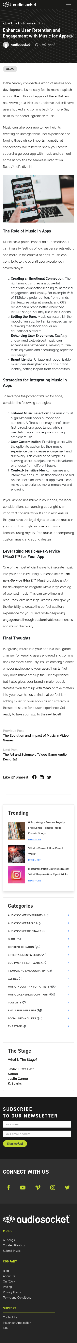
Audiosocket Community (25, 915)
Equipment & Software (24, 962)
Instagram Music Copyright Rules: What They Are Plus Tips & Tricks (48, 874)
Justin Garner (18, 1079)
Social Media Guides (22, 1018)
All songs (9, 1240)
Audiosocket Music (21, 923)
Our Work (9, 1281)
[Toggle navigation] (68, 5)
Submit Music (12, 1250)
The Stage (15, 1026)
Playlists (15, 1002)
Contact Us (10, 1317)
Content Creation (21, 947)
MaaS (47, 688)
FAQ (5, 1328)
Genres (13, 978)
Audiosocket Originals (24, 931)
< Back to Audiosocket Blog (24, 23)
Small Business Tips (22, 1010)
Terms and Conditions (17, 1297)
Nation (13, 1074)
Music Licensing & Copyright (28, 994)
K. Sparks (15, 1083)
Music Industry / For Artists (29, 986)
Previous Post (13, 731)
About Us (9, 1276)
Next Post (10, 750)
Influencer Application (17, 1322)
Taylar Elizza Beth (21, 1069)
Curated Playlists (14, 1245)
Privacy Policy (12, 1292)
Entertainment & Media (24, 954)
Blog (10, 68)
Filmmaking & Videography (27, 970)
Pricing (7, 1286)
